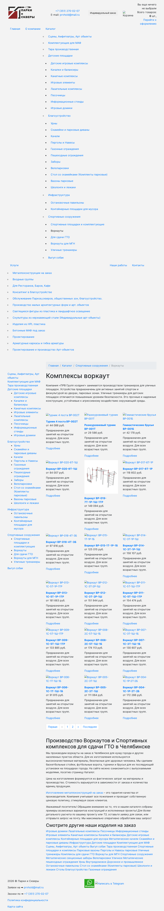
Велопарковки (60, 168)
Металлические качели (123, 838)
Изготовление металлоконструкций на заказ (74, 792)
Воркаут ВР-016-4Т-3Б (61, 542)
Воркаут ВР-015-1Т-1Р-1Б (101, 545)
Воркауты (20, 550)
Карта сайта (15, 906)
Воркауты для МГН (63, 243)
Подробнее (53, 448)
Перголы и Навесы (63, 142)
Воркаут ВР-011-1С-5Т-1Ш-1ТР (133, 594)
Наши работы (118, 265)
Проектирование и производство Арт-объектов (43, 349)
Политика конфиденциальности (28, 900)
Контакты (138, 265)
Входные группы (23, 279)
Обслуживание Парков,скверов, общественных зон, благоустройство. (57, 298)
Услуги (14, 265)
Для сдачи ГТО (60, 237)
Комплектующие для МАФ (64, 42)
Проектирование (23, 336)
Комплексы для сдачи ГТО (78, 854)
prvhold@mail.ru (70, 14)
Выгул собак (56, 257)
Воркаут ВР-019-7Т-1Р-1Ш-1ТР (95, 500)
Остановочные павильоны (67, 202)
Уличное (117, 858)
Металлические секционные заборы (69, 858)
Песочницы (58, 95)
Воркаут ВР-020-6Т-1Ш (61, 468)
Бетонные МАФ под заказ (29, 330)
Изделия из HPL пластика (29, 324)
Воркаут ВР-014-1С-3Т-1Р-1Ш (134, 547)
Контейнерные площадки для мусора (74, 209)
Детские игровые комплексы (69, 63)
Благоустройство (59, 115)
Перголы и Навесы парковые (118, 850)
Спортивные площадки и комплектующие (77, 224)
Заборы (55, 161)
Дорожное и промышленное (125, 861)
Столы (60, 869)
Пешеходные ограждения (67, 155)
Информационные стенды (67, 101)
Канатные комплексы (64, 76)
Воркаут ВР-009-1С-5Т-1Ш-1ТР (57, 641)
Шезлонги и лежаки (63, 187)
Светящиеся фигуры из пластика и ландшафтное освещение (51, 311)
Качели (55, 136)
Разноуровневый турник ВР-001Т (100, 426)
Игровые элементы (63, 82)
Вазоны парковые (62, 180)
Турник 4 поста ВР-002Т (62, 421)
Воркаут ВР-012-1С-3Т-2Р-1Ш (95, 594)
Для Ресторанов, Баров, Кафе (31, 285)
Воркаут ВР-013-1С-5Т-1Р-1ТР (57, 594)
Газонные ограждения (65, 149)
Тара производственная (63, 49)
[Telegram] (109, 883)
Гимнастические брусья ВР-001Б (138, 426)
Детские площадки (60, 55)
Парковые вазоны (88, 850)
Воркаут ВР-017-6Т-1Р (137, 468)
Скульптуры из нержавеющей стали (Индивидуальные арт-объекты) (56, 317)
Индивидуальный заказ (103, 13)
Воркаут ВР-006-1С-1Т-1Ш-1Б (57, 689)
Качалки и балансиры (64, 69)
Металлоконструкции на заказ (32, 272)
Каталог (51, 28)
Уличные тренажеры (64, 249)
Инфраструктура (59, 195)
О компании (33, 28)
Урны (54, 123)
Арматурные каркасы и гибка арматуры (38, 343)
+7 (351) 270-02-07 (67, 10)
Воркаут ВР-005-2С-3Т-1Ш (95, 689)
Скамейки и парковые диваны (70, 129)
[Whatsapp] (89, 883)
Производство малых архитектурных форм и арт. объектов (51, 304)
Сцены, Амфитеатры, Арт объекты (70, 36)
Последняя (90, 726)
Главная (15, 28)
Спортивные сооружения (64, 216)
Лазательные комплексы (66, 88)
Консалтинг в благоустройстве (32, 292)
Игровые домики (61, 108)
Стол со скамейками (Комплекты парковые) (79, 174)
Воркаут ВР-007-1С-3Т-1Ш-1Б (134, 641)
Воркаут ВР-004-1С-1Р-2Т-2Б (134, 689)
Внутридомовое (96, 861)
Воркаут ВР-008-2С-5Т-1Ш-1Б (95, 641)
